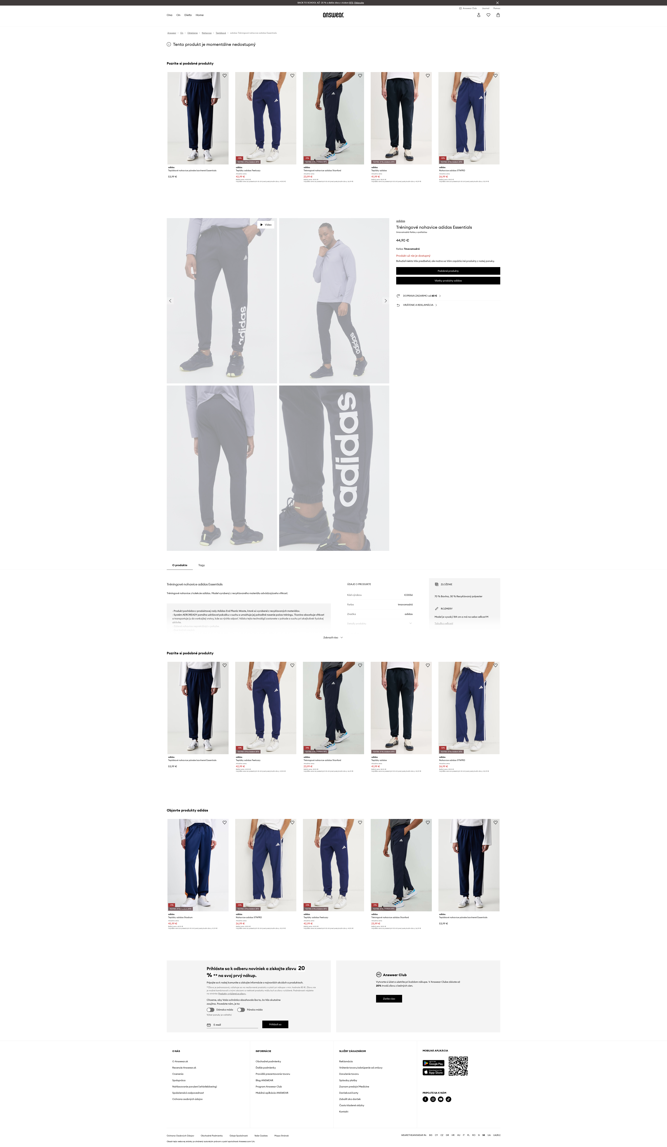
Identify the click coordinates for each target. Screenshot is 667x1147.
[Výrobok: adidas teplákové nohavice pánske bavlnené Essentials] (198, 118)
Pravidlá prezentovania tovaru (273, 1073)
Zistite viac (389, 998)
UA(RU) (496, 1135)
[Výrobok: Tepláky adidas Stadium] (198, 865)
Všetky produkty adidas (448, 280)
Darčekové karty (348, 1092)
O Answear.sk (180, 1061)
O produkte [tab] (179, 565)
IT (464, 1135)
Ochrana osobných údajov (187, 1099)
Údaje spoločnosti (239, 1135)
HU (458, 1135)
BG (430, 1135)
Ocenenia (177, 1073)
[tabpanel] (333, 605)
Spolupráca (179, 1080)
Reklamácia (346, 1061)
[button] (222, 300)
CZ (441, 1135)
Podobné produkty (448, 270)
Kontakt (343, 1111)
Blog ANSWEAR (264, 1080)
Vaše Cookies (261, 1135)
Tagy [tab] (201, 565)
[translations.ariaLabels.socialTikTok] (448, 1099)
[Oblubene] (488, 15)
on (178, 15)
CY (436, 1135)
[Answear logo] (333, 15)
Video (268, 224)
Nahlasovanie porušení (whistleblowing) (194, 1086)
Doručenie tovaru (349, 1073)
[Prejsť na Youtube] (440, 1099)
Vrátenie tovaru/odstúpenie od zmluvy (360, 1067)
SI (479, 1135)
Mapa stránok (281, 1135)
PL (468, 1135)
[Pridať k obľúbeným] (224, 75)
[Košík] (498, 15)
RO (473, 1135)
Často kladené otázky (351, 1105)
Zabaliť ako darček (350, 1099)
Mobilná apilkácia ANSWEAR (272, 1092)
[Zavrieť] (497, 3)
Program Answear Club (269, 1086)
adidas (400, 221)
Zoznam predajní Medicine (354, 1086)
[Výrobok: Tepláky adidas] (401, 118)
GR (447, 1135)
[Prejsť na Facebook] (425, 1099)
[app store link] (433, 1071)
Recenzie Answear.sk (184, 1067)
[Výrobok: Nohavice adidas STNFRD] (469, 118)
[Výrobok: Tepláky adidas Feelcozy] (265, 118)
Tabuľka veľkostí (444, 623)
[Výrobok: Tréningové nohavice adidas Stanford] (333, 118)
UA (489, 1135)
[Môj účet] (479, 15)
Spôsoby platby (348, 1080)
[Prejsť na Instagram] (433, 1099)
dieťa (188, 15)
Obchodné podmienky (268, 1061)
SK (483, 1135)
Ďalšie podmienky (266, 1067)
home (200, 15)
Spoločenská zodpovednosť (188, 1092)
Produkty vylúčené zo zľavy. (232, 993)
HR (453, 1135)
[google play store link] (433, 1063)
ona (169, 15)
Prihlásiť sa (275, 1024)
